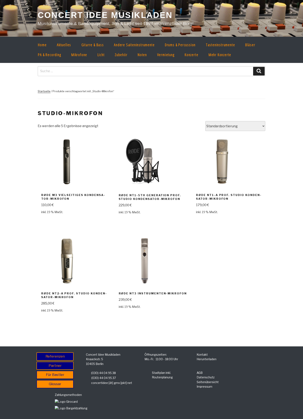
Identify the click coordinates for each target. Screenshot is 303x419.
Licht (101, 54)
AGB (200, 372)
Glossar (55, 384)
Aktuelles (64, 44)
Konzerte (191, 54)
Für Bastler (55, 375)
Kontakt (202, 354)
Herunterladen (206, 359)
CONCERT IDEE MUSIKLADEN (105, 15)
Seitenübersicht (208, 382)
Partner (55, 366)
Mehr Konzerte (220, 54)
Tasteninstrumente (220, 44)
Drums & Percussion (180, 44)
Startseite (44, 91)
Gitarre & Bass (92, 44)
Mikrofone (79, 54)
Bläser (250, 44)
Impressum (204, 386)
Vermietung (166, 54)
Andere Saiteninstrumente (134, 44)
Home (42, 44)
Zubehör (121, 54)
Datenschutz (206, 377)
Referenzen (55, 356)
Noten (142, 54)
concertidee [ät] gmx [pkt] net (111, 383)
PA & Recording (49, 54)
